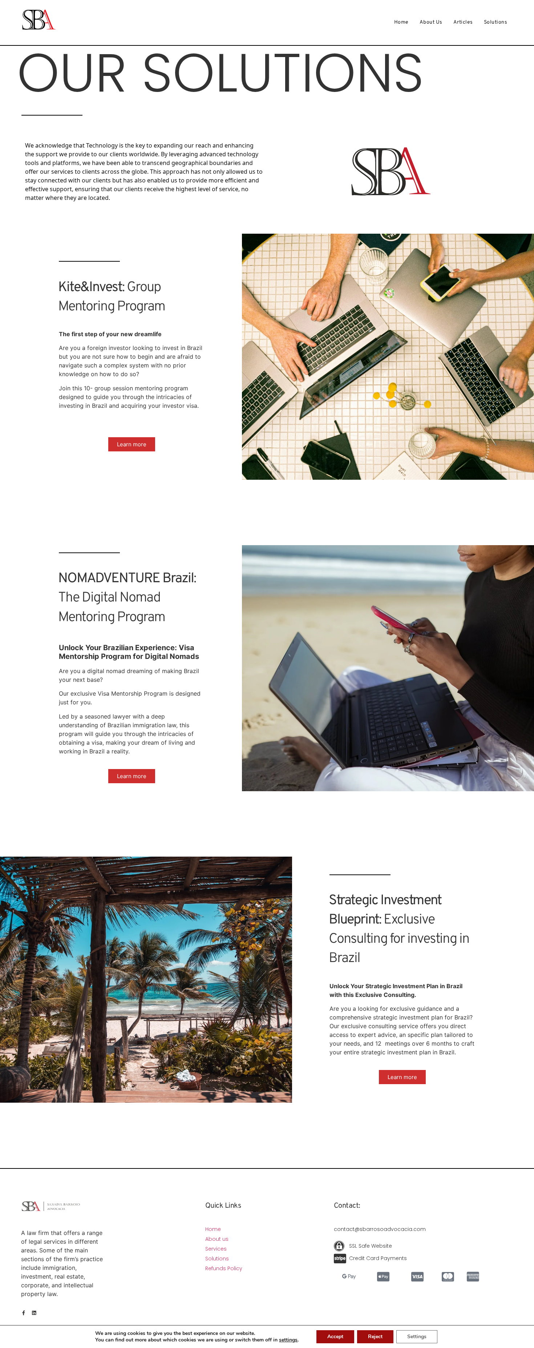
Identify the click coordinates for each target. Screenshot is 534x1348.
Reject (375, 1336)
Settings (416, 1336)
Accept (335, 1336)
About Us (431, 22)
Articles (463, 22)
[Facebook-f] (23, 1313)
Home (401, 22)
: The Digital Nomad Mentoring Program (127, 598)
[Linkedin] (34, 1313)
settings (288, 1340)
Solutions (495, 22)
